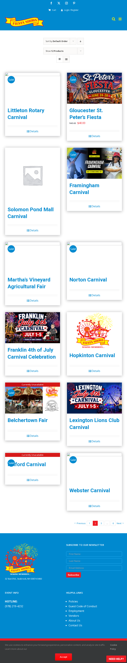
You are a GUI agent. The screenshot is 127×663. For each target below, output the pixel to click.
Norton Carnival (88, 280)
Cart (54, 10)
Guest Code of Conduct (83, 606)
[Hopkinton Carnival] (94, 330)
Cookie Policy (113, 646)
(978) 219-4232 (14, 606)
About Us (74, 620)
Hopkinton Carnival (92, 355)
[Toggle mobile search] (113, 19)
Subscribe (73, 575)
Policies (73, 601)
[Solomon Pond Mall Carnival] (32, 175)
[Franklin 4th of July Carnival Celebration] (32, 327)
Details (34, 131)
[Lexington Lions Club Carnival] (94, 398)
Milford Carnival (27, 464)
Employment (76, 611)
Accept (63, 656)
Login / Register (71, 10)
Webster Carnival (89, 490)
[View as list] (66, 59)
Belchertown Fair (28, 420)
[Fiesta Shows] (21, 545)
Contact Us (75, 625)
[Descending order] (80, 41)
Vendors (74, 616)
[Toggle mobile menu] (120, 19)
